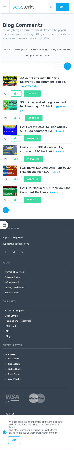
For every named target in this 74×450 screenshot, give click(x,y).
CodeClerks (14, 363)
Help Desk (18, 237)
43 (18, 118)
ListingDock (14, 368)
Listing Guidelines (14, 287)
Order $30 (33, 159)
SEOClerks (13, 358)
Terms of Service (14, 271)
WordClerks (14, 379)
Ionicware (10, 354)
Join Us (10, 413)
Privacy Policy (12, 276)
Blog (7, 336)
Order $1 (32, 93)
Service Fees (12, 292)
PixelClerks (14, 374)
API (7, 331)
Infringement (12, 282)
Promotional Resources (18, 320)
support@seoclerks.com (16, 243)
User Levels (11, 315)
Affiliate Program (14, 310)
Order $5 (32, 138)
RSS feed (10, 325)
